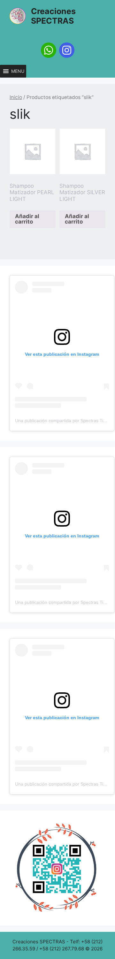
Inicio (16, 97)
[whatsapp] (48, 50)
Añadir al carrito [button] (27, 219)
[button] (17, 71)
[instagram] (66, 50)
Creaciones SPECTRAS (53, 16)
